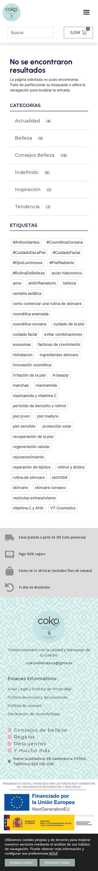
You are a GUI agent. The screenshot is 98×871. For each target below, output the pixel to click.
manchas (21, 385)
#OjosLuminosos (27, 262)
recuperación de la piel (33, 436)
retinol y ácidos (71, 467)
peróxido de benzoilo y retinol (39, 405)
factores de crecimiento (59, 344)
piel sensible (24, 426)
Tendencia (27, 206)
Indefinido (27, 172)
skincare (20, 487)
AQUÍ (53, 853)
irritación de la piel (29, 375)
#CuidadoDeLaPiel (29, 252)
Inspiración (28, 189)
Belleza (23, 138)
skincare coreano (50, 487)
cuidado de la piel (68, 324)
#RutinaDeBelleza (28, 273)
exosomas (22, 344)
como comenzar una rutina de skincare (47, 303)
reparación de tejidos (32, 467)
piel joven (21, 416)
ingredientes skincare (59, 354)
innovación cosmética (32, 364)
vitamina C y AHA (28, 508)
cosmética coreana (29, 324)
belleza (69, 283)
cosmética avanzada (30, 313)
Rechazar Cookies (57, 862)
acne (17, 283)
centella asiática (27, 293)
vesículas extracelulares (34, 497)
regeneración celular (31, 446)
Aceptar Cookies (21, 862)
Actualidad (27, 121)
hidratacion (23, 354)
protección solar (56, 426)
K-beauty (61, 375)
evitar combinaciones (63, 334)
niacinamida (46, 385)
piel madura (47, 416)
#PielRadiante (62, 262)
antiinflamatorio (42, 283)
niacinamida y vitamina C (35, 395)
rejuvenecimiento (28, 457)
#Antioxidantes (26, 242)
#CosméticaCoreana (64, 242)
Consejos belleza (35, 155)
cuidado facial (25, 334)
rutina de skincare (29, 477)
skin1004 (60, 477)
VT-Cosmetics (63, 508)
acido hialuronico (67, 273)
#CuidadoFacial (66, 252)
